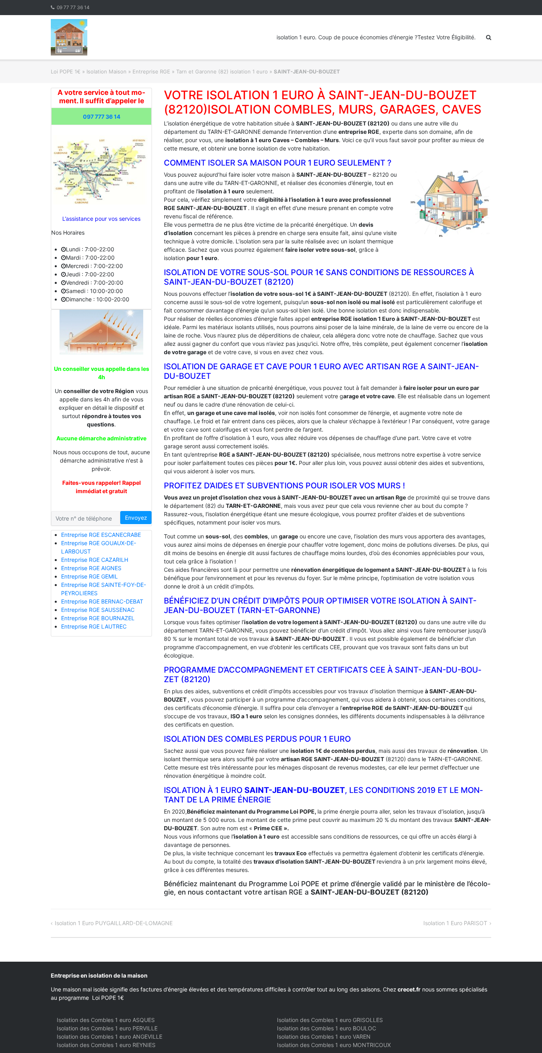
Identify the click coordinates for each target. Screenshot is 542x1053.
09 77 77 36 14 (73, 7)
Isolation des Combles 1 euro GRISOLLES (330, 1019)
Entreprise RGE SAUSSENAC (98, 609)
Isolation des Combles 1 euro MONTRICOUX (334, 1044)
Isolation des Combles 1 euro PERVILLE (107, 1028)
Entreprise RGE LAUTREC (94, 626)
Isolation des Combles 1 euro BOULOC (326, 1028)
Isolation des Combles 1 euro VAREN (324, 1036)
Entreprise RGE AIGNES (91, 568)
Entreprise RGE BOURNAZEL (98, 618)
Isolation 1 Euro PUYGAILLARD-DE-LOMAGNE (114, 923)
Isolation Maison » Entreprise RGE (128, 71)
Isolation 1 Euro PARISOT (455, 923)
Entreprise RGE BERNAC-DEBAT (102, 601)
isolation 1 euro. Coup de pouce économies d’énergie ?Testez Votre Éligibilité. (376, 37)
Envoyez (136, 517)
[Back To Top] (522, 1034)
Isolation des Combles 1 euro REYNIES (106, 1044)
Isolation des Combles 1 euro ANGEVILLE (109, 1036)
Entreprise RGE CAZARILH (94, 559)
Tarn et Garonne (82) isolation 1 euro (222, 71)
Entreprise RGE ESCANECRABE (101, 534)
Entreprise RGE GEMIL (89, 576)
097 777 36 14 (101, 116)
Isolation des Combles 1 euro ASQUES (106, 1019)
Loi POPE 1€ (66, 71)
